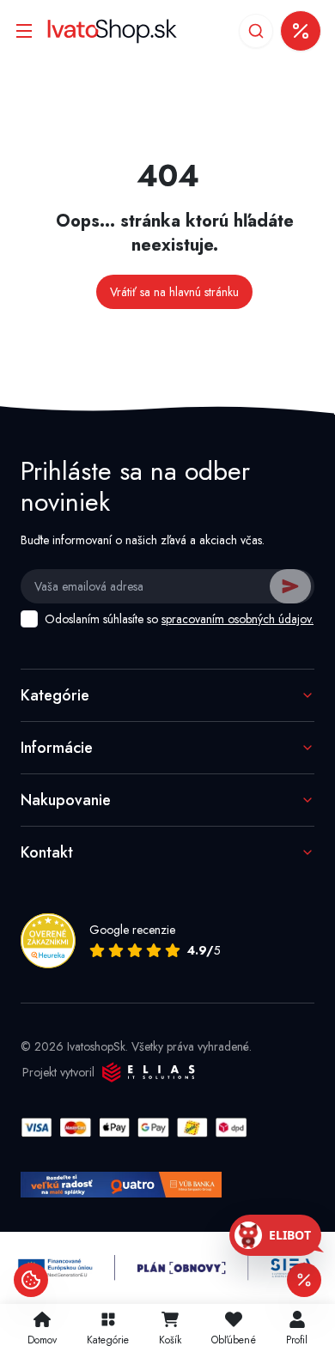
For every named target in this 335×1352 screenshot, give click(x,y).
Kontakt (47, 852)
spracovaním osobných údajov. (237, 618)
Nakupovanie (66, 800)
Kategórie (55, 695)
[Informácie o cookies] (31, 1280)
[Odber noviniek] (300, 31)
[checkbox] (29, 618)
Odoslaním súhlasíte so (179, 618)
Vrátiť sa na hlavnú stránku (174, 291)
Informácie (57, 748)
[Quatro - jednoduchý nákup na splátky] (121, 1184)
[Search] (256, 31)
